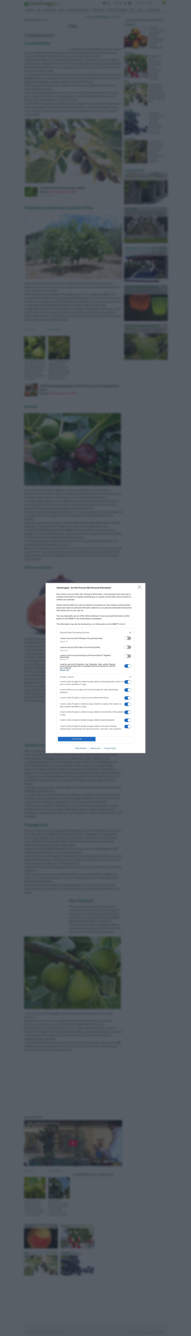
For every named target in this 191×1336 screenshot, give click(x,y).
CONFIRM (77, 739)
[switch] (127, 638)
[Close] (140, 588)
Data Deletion (80, 748)
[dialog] (95, 668)
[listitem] (95, 632)
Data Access (95, 748)
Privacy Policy (110, 748)
